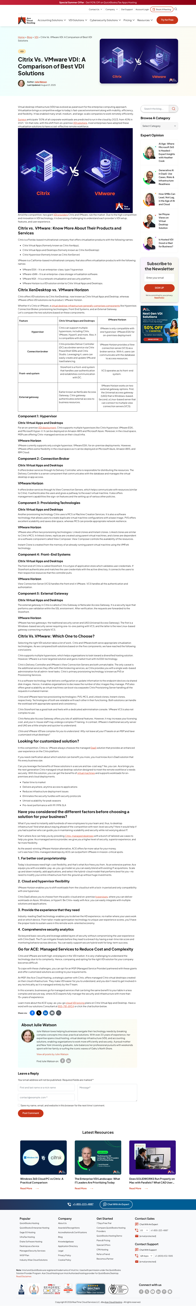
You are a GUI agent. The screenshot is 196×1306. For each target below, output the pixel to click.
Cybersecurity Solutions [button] (104, 20)
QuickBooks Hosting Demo (109, 1235)
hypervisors (101, 896)
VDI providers (60, 214)
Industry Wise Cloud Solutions (33, 1260)
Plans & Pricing (103, 1240)
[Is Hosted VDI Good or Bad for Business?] (149, 243)
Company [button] (110, 9)
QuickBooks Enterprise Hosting (34, 1227)
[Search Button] (175, 9)
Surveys (22, 119)
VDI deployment (47, 427)
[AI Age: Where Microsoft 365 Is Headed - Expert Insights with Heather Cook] (149, 152)
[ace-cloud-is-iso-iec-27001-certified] (118, 1289)
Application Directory (68, 1246)
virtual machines (86, 773)
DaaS (93, 747)
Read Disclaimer (23, 1276)
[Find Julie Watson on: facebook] (62, 1060)
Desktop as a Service (29, 1246)
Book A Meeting (163, 9)
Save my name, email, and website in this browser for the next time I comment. (63, 1105)
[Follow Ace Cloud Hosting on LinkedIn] (158, 1291)
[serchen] (91, 1289)
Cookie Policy (64, 1260)
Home (21, 37)
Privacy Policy (64, 1255)
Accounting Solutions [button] (50, 20)
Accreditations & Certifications (72, 1232)
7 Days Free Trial (104, 1223)
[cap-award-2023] (52, 1289)
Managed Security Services (32, 1250)
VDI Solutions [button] (76, 20)
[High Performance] (68, 1289)
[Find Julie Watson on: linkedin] (68, 1060)
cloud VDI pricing (75, 1002)
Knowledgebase (66, 1241)
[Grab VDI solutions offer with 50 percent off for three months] (159, 324)
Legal (60, 1250)
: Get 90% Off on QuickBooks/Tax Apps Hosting (98, 2)
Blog (29, 37)
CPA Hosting (102, 1249)
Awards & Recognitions (69, 1227)
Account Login (142, 9)
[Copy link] (58, 1013)
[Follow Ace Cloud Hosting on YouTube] (152, 1291)
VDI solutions (80, 122)
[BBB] (21, 1289)
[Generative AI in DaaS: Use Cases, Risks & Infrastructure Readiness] (149, 177)
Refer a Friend (103, 1254)
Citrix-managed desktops (79, 835)
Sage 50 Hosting (27, 1232)
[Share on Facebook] (32, 1013)
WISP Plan (24, 1255)
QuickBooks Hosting (29, 1223)
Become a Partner (105, 1258)
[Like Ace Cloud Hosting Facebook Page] (141, 1291)
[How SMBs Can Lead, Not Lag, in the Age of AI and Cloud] (149, 199)
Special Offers (103, 1245)
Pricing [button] (128, 20)
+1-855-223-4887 (82, 1204)
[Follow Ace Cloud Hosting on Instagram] (170, 1291)
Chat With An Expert (118, 1204)
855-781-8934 (66, 1006)
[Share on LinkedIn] (45, 1013)
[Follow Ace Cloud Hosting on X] (147, 1291)
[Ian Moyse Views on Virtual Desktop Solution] (149, 221)
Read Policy (159, 298)
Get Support (127, 9)
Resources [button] (143, 20)
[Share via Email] (52, 1013)
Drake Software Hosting (31, 1241)
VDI (36, 37)
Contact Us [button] (94, 9)
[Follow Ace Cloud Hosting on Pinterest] (164, 1291)
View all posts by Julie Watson (52, 1054)
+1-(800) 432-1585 (164, 1256)
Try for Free (167, 19)
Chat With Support (148, 1249)
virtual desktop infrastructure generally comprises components (85, 305)
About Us (62, 1223)
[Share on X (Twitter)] (38, 1013)
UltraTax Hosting (27, 1237)
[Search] (173, 108)
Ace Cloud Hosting (113, 1302)
